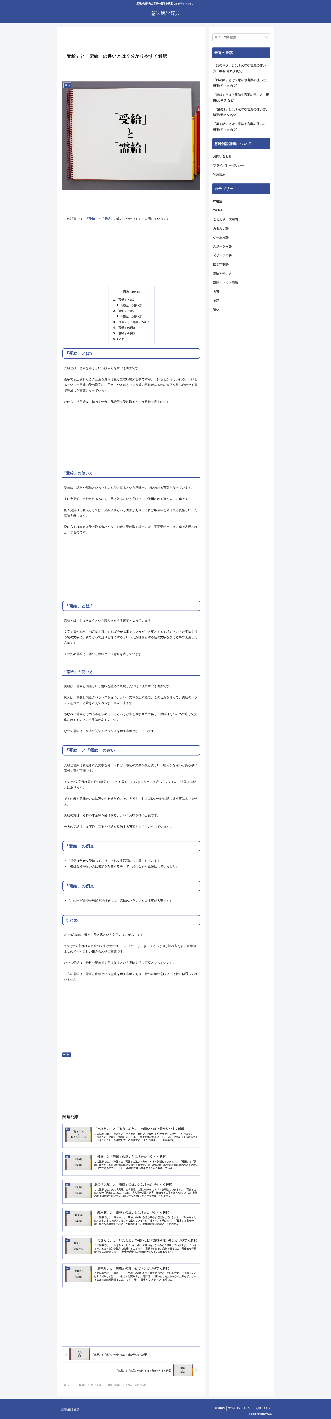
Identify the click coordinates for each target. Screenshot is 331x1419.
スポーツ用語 (222, 246)
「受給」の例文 (126, 327)
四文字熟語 (221, 264)
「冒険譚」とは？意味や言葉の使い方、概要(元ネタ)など (241, 112)
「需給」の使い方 (131, 316)
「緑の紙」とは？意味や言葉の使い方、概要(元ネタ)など (241, 82)
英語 (216, 301)
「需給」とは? (125, 310)
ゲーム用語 (221, 237)
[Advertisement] (131, 41)
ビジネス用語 (222, 255)
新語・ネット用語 (225, 282)
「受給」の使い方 (131, 305)
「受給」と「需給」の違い (132, 322)
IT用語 (217, 201)
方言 (216, 291)
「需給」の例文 (126, 333)
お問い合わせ (222, 156)
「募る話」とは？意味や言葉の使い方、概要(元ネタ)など (241, 126)
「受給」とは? (125, 299)
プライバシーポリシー (228, 165)
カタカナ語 (221, 228)
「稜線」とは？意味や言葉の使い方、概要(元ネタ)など (241, 97)
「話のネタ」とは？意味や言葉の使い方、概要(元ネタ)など (239, 68)
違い (68, 1054)
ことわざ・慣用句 (225, 219)
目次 (126, 292)
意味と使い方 (222, 273)
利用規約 (219, 174)
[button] (267, 37)
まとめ (120, 338)
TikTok (218, 210)
